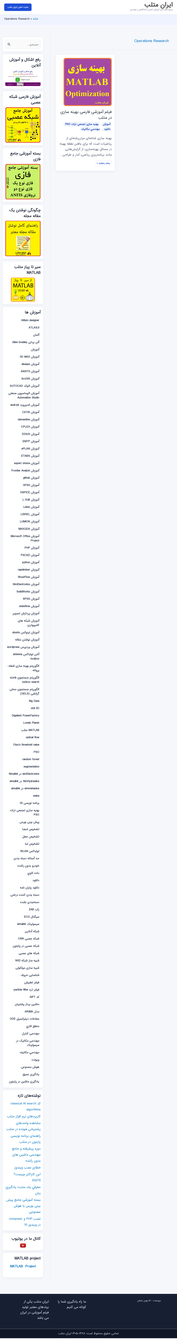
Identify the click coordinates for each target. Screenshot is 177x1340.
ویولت (35, 1060)
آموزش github (31, 478)
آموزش (106, 124)
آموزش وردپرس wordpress (23, 647)
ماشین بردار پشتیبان (27, 1004)
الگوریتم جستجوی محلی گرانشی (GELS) (24, 691)
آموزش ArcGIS (30, 378)
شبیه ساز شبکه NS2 (27, 960)
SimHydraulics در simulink (24, 781)
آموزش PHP (32, 548)
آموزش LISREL (30, 514)
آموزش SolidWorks (27, 591)
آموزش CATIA (30, 412)
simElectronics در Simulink (24, 774)
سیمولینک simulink (28, 924)
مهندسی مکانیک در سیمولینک (27, 1043)
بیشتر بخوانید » (103, 164)
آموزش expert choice (26, 463)
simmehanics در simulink (25, 788)
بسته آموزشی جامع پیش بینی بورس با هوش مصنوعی (23, 1205)
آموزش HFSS (31, 485)
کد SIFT (34, 997)
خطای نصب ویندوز (27, 1167)
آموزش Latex (31, 507)
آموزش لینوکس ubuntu (25, 632)
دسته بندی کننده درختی (24, 895)
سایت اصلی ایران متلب (18, 7)
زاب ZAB (34, 909)
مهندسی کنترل (30, 1033)
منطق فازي (32, 1026)
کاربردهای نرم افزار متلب (24, 1116)
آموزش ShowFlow (28, 577)
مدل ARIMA (32, 1011)
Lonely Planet (31, 723)
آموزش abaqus (30, 364)
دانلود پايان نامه (29, 887)
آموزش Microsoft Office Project (25, 538)
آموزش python (30, 562)
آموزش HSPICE (29, 492)
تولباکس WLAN (29, 851)
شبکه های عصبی (29, 953)
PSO (36, 752)
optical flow (32, 737)
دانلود (107, 129)
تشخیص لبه (32, 844)
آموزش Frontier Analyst (25, 470)
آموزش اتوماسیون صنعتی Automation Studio (23, 395)
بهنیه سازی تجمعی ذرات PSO (81, 124)
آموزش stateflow (29, 606)
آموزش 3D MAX (29, 357)
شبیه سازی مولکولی (27, 968)
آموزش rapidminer (28, 570)
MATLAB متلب (30, 730)
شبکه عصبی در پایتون (26, 946)
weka (36, 796)
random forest (30, 759)
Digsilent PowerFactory (25, 715)
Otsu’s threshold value (26, 745)
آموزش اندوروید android (24, 405)
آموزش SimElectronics (26, 584)
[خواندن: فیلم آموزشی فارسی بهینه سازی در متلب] (88, 82)
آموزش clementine (28, 419)
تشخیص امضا (30, 829)
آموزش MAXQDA (28, 529)
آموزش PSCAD (30, 555)
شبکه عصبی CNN (28, 938)
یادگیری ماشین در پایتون (24, 1081)
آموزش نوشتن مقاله (27, 639)
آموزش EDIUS (30, 434)
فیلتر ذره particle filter (26, 989)
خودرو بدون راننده (28, 866)
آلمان (36, 335)
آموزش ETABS (30, 456)
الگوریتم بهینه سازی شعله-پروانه (23, 668)
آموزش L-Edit (31, 500)
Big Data (34, 701)
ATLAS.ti (34, 327)
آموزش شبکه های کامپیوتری (28, 623)
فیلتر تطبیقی (31, 982)
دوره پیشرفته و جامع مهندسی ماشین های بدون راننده (26, 1154)
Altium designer (30, 320)
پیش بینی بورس (29, 822)
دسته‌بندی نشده (29, 902)
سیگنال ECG (31, 917)
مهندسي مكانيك (90, 129)
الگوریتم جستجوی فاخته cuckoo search (24, 679)
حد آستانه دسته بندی (26, 858)
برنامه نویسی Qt (29, 803)
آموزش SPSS (31, 599)
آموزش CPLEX (30, 427)
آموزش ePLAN (30, 448)
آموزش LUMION (29, 521)
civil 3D (35, 708)
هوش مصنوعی (30, 1067)
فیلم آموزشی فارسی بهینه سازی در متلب (86, 115)
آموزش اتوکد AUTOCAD (24, 386)
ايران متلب (158, 5)
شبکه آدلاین (32, 931)
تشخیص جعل (30, 836)
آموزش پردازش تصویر (26, 613)
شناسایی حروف (30, 975)
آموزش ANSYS (30, 371)
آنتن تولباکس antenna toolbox (26, 656)
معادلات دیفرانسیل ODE (24, 1019)
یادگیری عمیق (31, 1074)
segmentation (31, 766)
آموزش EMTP (31, 441)
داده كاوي (33, 873)
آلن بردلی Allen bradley (25, 342)
